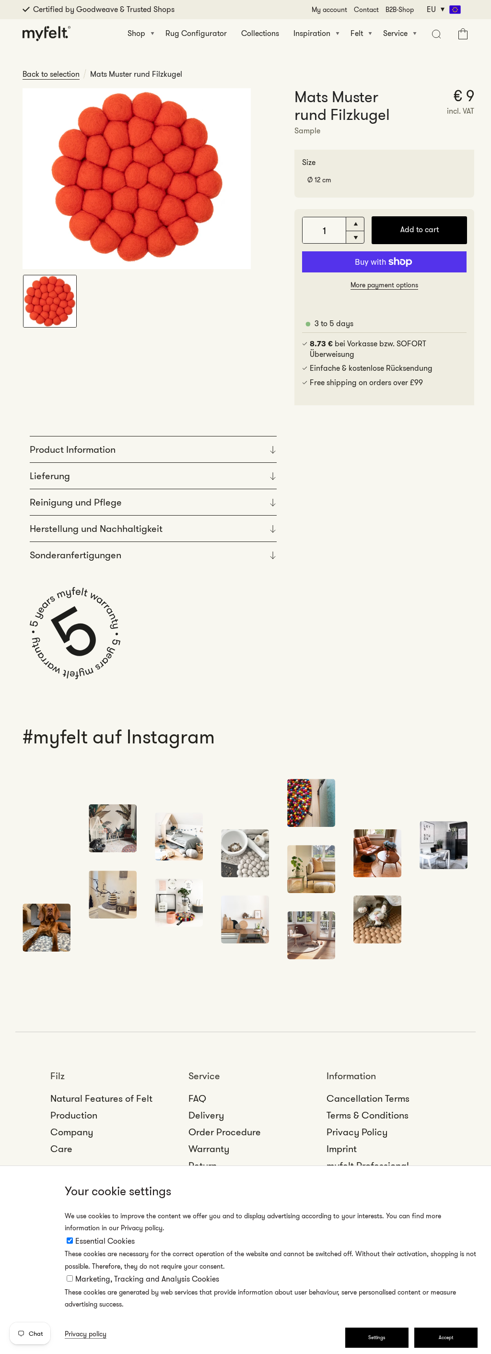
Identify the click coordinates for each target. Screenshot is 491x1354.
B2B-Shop (400, 9)
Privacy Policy (357, 1132)
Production (73, 1115)
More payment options (384, 285)
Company (71, 1132)
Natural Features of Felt (101, 1098)
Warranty (208, 1148)
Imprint (342, 1148)
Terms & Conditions (368, 1115)
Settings (377, 1337)
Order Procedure (224, 1132)
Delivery (206, 1115)
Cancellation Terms (368, 1098)
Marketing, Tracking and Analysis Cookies (147, 1278)
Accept (446, 1337)
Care (61, 1148)
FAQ (197, 1098)
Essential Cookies (105, 1241)
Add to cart (419, 229)
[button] (435, 33)
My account (329, 9)
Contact (366, 9)
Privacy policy (85, 1334)
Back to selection (51, 74)
